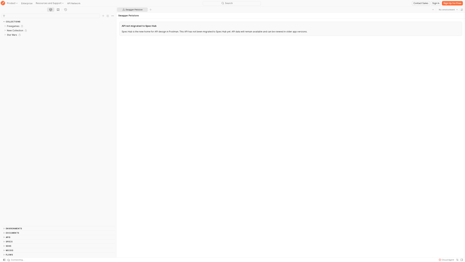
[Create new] (103, 16)
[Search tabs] (433, 9)
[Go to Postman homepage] (3, 3)
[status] (15, 260)
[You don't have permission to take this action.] (150, 9)
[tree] (58, 125)
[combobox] (448, 10)
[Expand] (5, 26)
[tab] (50, 9)
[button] (462, 10)
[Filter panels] (4, 16)
